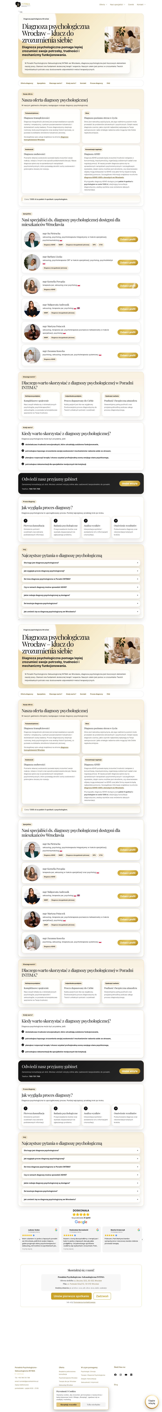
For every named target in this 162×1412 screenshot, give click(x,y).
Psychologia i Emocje (88, 1371)
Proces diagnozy (96, 83)
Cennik (131, 4)
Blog (116, 1384)
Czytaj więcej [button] (27, 1249)
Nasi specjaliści (116, 4)
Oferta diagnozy (27, 83)
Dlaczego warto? (55, 83)
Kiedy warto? (71, 83)
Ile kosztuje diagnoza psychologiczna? (41, 603)
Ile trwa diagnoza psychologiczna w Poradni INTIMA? (47, 579)
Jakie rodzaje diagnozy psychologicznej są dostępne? (47, 595)
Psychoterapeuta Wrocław (68, 1378)
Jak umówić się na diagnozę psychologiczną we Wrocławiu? (50, 611)
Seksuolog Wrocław (66, 1385)
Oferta (102, 4)
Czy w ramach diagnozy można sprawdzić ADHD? (45, 587)
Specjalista (41, 83)
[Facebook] (115, 1375)
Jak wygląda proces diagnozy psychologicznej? (44, 571)
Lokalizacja (20, 1374)
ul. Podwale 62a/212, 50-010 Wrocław (83, 1284)
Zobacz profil (127, 239)
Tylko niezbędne (93, 1404)
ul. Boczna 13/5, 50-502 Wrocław (88, 1280)
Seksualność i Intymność (89, 1382)
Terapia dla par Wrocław (67, 1381)
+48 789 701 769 (23, 1378)
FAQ (108, 83)
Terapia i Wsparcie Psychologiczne (93, 1375)
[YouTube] (126, 1375)
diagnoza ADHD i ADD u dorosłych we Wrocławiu (104, 177)
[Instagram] (120, 1375)
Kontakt (140, 4)
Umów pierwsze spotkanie (71, 1296)
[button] (142, 1239)
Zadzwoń (102, 1296)
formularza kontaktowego (84, 1302)
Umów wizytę (130, 483)
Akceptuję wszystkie (68, 1404)
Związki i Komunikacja (88, 1379)
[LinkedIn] (131, 1375)
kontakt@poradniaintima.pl (28, 1381)
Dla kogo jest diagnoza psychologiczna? (41, 563)
